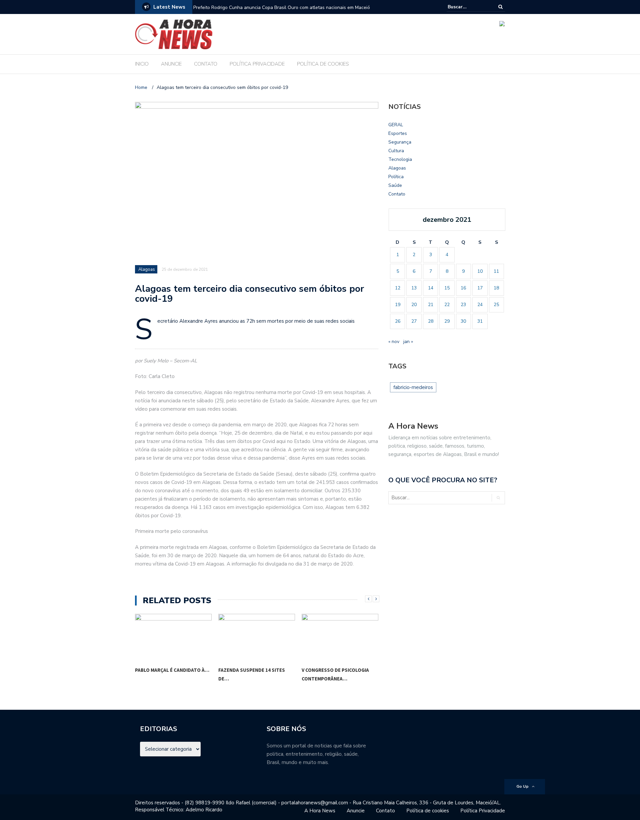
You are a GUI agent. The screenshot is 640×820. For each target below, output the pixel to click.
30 (463, 321)
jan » (408, 341)
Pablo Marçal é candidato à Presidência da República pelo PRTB (261, 7)
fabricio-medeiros (413, 387)
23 (463, 304)
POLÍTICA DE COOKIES (323, 64)
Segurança (399, 142)
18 (496, 288)
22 (447, 304)
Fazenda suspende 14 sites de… (168, 674)
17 (480, 288)
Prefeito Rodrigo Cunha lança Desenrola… (332, 674)
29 (447, 321)
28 (430, 321)
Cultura (396, 151)
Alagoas (146, 269)
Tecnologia (400, 159)
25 (496, 304)
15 (447, 288)
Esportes (397, 133)
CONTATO (205, 64)
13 (414, 288)
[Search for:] (468, 6)
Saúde (395, 185)
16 (463, 288)
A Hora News (319, 810)
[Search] (500, 6)
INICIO (142, 64)
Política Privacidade (482, 810)
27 (414, 321)
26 (397, 321)
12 (397, 288)
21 (430, 304)
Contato (396, 194)
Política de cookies (427, 810)
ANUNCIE (171, 64)
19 (397, 304)
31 (480, 321)
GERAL (395, 125)
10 (480, 271)
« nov (393, 341)
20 (414, 304)
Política (396, 177)
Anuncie (356, 810)
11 (496, 271)
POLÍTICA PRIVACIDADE (257, 64)
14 (430, 288)
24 (480, 304)
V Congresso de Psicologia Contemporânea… (252, 674)
